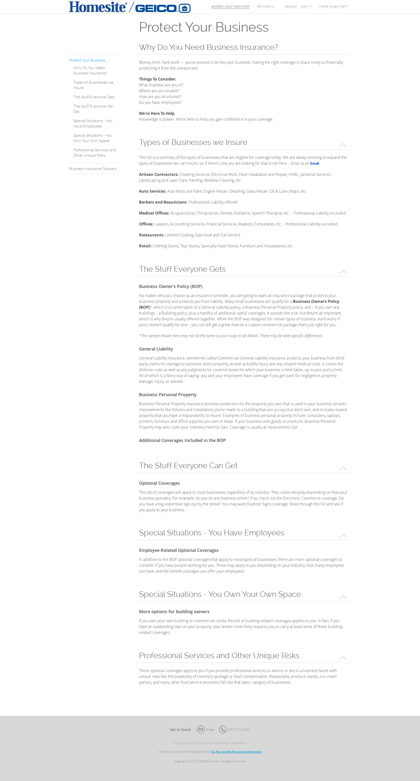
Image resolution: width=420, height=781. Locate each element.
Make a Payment (333, 6)
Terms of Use (205, 743)
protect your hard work (230, 6)
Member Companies (232, 743)
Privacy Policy (183, 743)
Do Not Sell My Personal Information (236, 752)
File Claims (265, 6)
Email (210, 729)
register (291, 6)
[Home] (130, 6)
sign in (306, 6)
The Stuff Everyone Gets (94, 97)
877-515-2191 (239, 729)
